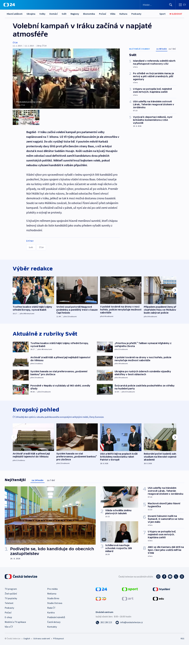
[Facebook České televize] (164, 576)
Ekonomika (89, 13)
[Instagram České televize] (158, 576)
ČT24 (15, 42)
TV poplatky (11, 598)
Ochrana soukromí (41, 638)
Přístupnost (58, 638)
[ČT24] (9, 5)
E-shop (8, 617)
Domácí (53, 13)
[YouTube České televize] (170, 576)
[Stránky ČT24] (101, 588)
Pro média (52, 588)
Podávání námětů (56, 617)
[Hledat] (170, 4)
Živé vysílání (11, 593)
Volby (42, 13)
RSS (182, 638)
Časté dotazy (53, 621)
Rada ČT (51, 607)
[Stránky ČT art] (127, 598)
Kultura (123, 13)
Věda (112, 13)
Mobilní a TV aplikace (15, 621)
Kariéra (51, 612)
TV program (11, 588)
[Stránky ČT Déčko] (101, 598)
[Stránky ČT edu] (158, 598)
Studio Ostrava (54, 603)
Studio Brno (53, 598)
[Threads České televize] (182, 576)
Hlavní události (14, 13)
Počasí (102, 13)
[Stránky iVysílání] (161, 588)
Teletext (9, 603)
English (27, 638)
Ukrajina (31, 13)
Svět (64, 13)
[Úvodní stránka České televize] (21, 576)
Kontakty (52, 626)
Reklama (51, 593)
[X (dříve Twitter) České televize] (176, 576)
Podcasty (136, 13)
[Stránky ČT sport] (130, 588)
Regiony (75, 13)
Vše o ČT (9, 626)
